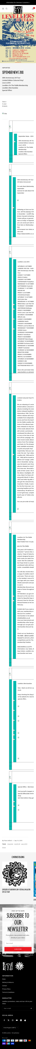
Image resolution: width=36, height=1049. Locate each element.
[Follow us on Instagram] (13, 1020)
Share (4, 847)
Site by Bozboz (15, 1033)
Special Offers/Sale (24, 793)
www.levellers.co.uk (23, 647)
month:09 (17, 844)
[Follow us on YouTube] (17, 1020)
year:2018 (24, 844)
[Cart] (33, 9)
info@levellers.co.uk (23, 618)
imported (6, 68)
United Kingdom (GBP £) (9, 1027)
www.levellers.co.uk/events (26, 372)
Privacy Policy (6, 989)
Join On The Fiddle (23, 546)
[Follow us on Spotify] (21, 1020)
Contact (4, 986)
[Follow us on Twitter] (8, 1020)
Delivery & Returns (8, 982)
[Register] (31, 1008)
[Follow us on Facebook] (4, 1020)
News (4, 979)
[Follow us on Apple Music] (25, 1020)
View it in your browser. (5, 104)
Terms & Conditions (8, 992)
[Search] (6, 8)
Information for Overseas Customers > (18, 2)
